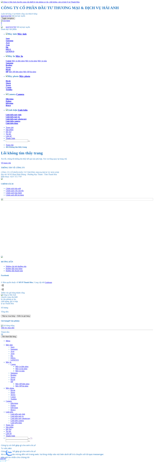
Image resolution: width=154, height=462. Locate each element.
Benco (8, 105)
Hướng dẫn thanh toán (14, 271)
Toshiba (9, 90)
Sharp (8, 83)
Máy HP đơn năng (16, 72)
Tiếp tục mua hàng (8, 316)
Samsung (9, 41)
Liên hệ (9, 136)
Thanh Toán (10, 138)
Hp (7, 47)
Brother (9, 65)
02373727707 (6, 16)
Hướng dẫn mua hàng (14, 269)
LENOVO (10, 51)
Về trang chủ (6, 163)
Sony (8, 38)
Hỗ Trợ (8, 132)
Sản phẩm (9, 130)
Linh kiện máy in (13, 117)
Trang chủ (9, 127)
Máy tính (22, 34)
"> (31, 438)
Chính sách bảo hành (14, 193)
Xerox (8, 67)
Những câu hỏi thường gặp (16, 266)
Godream (48, 282)
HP (7, 72)
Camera (20, 94)
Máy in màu (42, 61)
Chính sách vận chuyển (15, 191)
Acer (8, 43)
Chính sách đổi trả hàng (15, 195)
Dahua (8, 101)
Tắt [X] (3, 458)
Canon (8, 61)
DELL (8, 49)
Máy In (19, 56)
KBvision (9, 103)
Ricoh (8, 70)
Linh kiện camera (13, 121)
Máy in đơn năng (18, 61)
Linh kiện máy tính (13, 115)
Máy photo (24, 76)
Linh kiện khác (12, 123)
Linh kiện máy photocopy (16, 119)
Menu (8, 341)
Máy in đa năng (31, 61)
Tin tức (8, 134)
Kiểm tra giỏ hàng (23, 316)
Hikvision (9, 99)
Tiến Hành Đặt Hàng (9, 336)
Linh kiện (23, 110)
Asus (8, 45)
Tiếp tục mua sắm (7, 328)
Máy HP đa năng (29, 72)
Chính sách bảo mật (13, 188)
